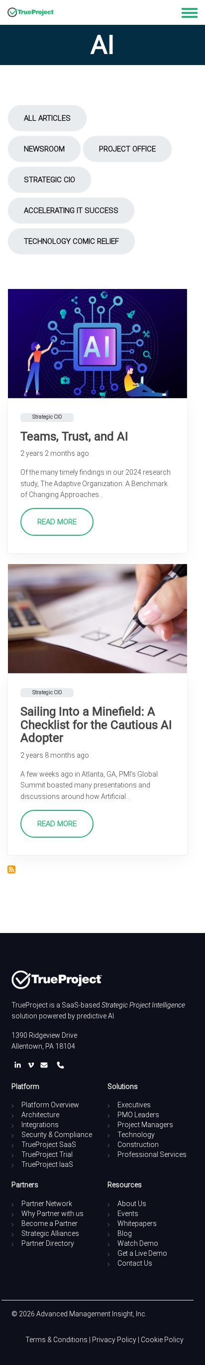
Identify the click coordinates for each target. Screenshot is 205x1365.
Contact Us (134, 1263)
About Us (131, 1204)
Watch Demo (137, 1243)
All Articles (47, 118)
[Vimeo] (33, 1066)
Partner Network (46, 1204)
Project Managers (145, 1125)
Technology (136, 1135)
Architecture (40, 1115)
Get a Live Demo (142, 1253)
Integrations (40, 1125)
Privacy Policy (114, 1340)
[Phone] (60, 1066)
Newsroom (44, 148)
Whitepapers (137, 1223)
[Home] (30, 12)
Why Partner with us (52, 1214)
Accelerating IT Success (71, 210)
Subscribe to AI (11, 869)
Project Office (127, 148)
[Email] (46, 1066)
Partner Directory (47, 1243)
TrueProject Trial (47, 1154)
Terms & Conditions (56, 1340)
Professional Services (152, 1154)
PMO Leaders (138, 1115)
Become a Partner (49, 1223)
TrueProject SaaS (48, 1145)
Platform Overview (50, 1105)
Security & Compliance (56, 1135)
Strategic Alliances (50, 1233)
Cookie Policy (162, 1340)
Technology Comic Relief (71, 241)
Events (127, 1214)
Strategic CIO (49, 179)
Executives (134, 1105)
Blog (124, 1233)
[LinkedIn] (19, 1066)
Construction (138, 1145)
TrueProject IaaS (47, 1164)
